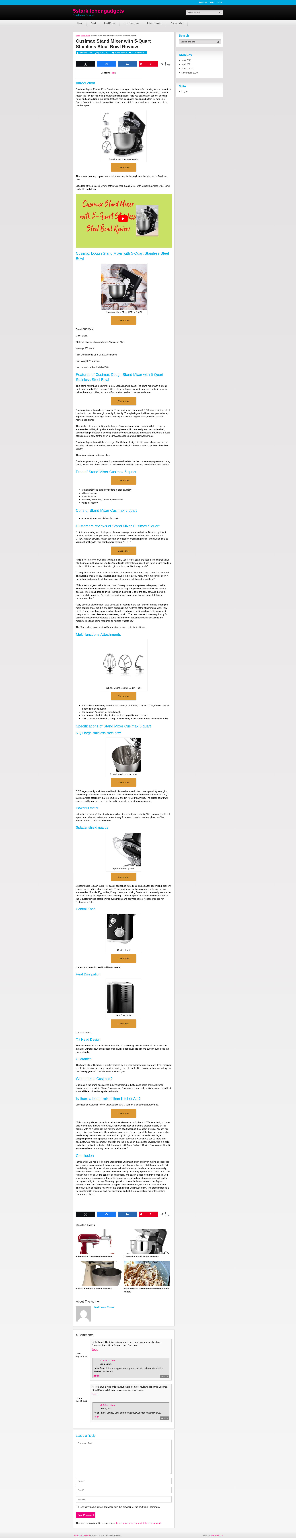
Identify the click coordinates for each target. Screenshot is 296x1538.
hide (113, 73)
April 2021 (186, 64)
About (93, 23)
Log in (184, 91)
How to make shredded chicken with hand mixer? (146, 1290)
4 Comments (138, 52)
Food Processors (131, 23)
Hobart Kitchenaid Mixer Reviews (94, 1288)
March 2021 (187, 68)
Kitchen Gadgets (154, 23)
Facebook (203, 2)
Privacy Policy (177, 23)
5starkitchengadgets (98, 10)
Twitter (211, 2)
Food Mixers (109, 23)
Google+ (220, 2)
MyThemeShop (216, 1535)
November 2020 (189, 72)
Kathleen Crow (86, 52)
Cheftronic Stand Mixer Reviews (141, 1256)
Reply (95, 1349)
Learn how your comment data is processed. (138, 1523)
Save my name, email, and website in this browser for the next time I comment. (120, 1507)
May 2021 (186, 60)
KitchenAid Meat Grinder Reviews (94, 1256)
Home (79, 23)
